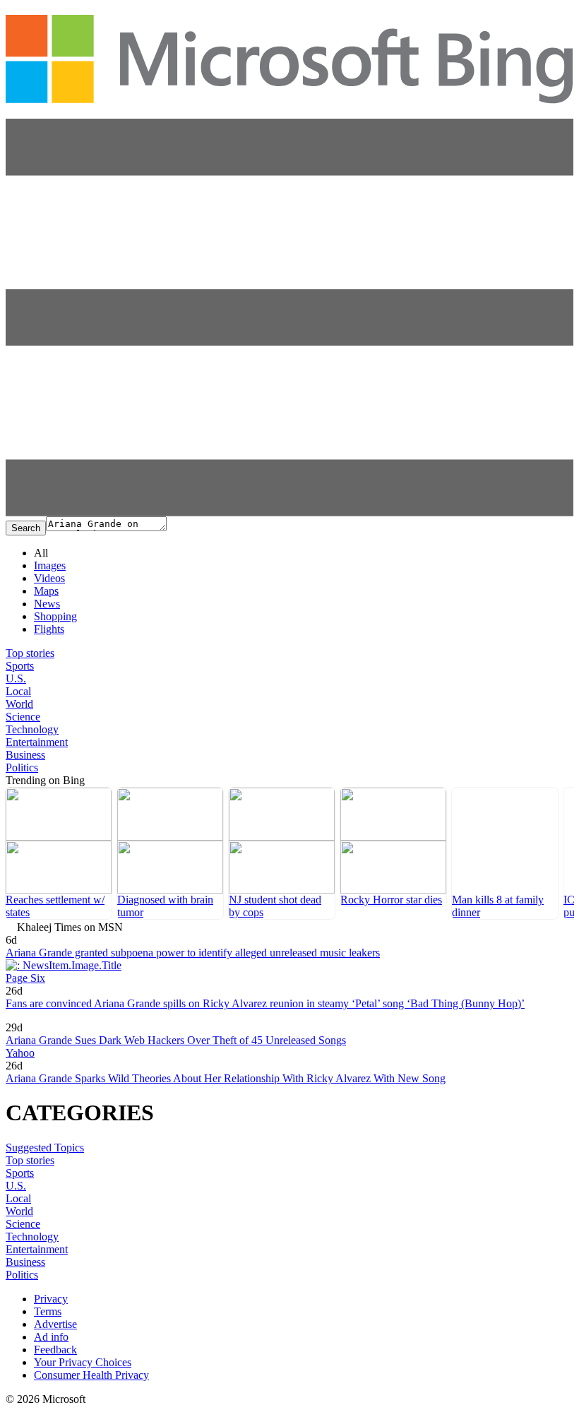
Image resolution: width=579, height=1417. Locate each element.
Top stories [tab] (30, 653)
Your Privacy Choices (82, 1362)
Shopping (55, 616)
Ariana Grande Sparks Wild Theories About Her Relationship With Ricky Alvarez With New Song (226, 1078)
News (47, 604)
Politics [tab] (22, 767)
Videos (49, 578)
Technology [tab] (32, 729)
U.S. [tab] (16, 678)
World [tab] (19, 704)
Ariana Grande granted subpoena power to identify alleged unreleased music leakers (193, 953)
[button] (289, 512)
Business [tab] (25, 755)
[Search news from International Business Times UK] (50, 1018)
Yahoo (20, 1053)
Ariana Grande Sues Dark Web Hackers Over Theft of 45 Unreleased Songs (176, 1040)
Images (50, 565)
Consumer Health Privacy (91, 1375)
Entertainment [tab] (37, 742)
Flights (49, 629)
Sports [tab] (20, 666)
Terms (47, 1311)
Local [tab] (18, 691)
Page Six (25, 978)
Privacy (51, 1299)
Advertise (55, 1324)
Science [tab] (23, 717)
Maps (46, 591)
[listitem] (59, 853)
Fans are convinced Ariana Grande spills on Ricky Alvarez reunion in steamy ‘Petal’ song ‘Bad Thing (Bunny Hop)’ (265, 1003)
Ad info (51, 1337)
